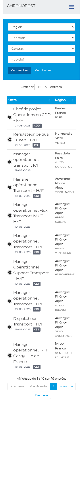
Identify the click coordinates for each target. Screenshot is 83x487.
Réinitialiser (43, 70)
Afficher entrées (41, 87)
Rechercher (19, 70)
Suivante (66, 386)
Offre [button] (12, 100)
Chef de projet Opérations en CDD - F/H (32, 114)
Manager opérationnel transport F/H (26, 160)
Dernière (41, 395)
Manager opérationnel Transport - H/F (28, 185)
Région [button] (60, 100)
